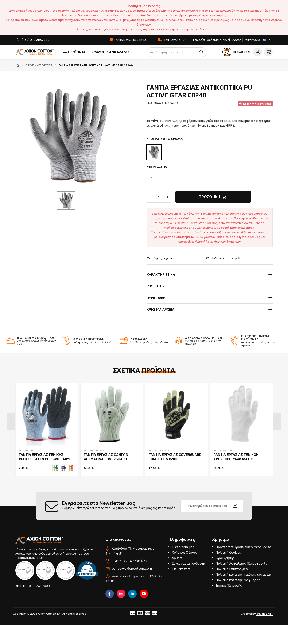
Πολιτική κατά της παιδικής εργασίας (243, 574)
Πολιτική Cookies (228, 552)
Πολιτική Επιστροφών (231, 569)
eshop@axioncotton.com (132, 568)
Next (277, 421)
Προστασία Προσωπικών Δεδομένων (243, 547)
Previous (11, 421)
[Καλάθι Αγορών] (268, 52)
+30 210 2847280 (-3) (129, 561)
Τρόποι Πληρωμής (228, 585)
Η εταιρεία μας (183, 547)
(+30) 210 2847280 (36, 40)
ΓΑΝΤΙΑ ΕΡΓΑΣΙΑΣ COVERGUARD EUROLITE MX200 (175, 457)
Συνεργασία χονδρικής (189, 563)
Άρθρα (236, 40)
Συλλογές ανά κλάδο (110, 52)
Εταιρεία (199, 40)
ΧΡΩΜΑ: (165, 139)
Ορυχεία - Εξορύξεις (38, 65)
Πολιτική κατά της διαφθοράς (237, 580)
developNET (264, 613)
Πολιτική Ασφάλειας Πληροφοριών (241, 563)
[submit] (235, 506)
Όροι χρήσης (224, 558)
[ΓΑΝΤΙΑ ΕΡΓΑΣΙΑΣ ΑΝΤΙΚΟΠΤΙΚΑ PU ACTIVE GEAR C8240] (67, 135)
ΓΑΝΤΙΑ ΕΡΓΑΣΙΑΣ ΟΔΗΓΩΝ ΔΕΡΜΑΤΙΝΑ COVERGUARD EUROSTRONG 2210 (106, 457)
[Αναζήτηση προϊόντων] (202, 52)
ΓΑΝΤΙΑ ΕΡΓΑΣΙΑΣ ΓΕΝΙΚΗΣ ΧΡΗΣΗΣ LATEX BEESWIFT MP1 (44, 457)
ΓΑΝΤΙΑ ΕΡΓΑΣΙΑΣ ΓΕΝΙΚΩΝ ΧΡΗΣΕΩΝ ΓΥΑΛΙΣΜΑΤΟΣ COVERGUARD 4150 (236, 457)
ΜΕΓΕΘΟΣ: (157, 167)
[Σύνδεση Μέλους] (257, 52)
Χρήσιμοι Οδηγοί (218, 40)
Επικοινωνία (252, 40)
